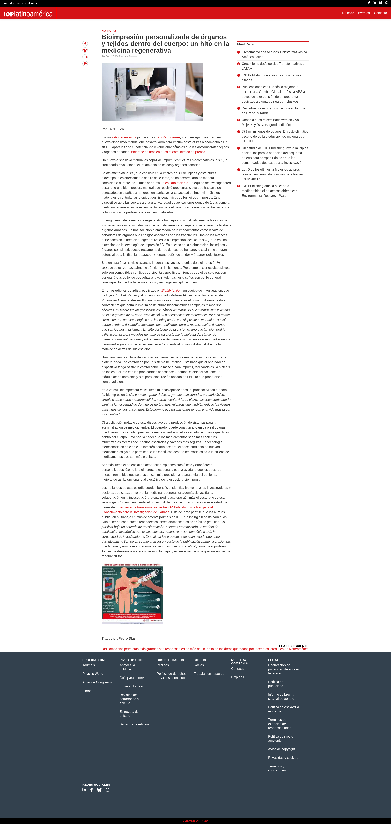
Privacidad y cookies (283, 757)
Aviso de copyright (281, 749)
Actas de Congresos (97, 682)
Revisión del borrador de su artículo (130, 699)
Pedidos (163, 665)
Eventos (364, 13)
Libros (86, 691)
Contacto (380, 13)
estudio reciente (124, 137)
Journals (88, 665)
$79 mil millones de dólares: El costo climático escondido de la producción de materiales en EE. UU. (275, 136)
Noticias (348, 13)
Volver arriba (195, 820)
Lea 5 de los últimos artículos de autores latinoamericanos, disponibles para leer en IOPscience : (272, 174)
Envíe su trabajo (131, 686)
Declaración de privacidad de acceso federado (283, 669)
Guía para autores (132, 678)
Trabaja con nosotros (209, 673)
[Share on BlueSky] (85, 50)
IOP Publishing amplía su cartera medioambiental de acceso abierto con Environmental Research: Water (270, 190)
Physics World (92, 673)
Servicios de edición (134, 724)
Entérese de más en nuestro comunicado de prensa (168, 152)
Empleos (237, 677)
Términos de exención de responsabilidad (279, 724)
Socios (199, 665)
